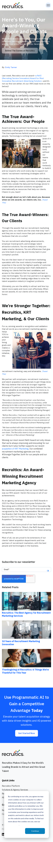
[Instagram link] (3, 834)
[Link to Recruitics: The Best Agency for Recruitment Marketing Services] (26, 601)
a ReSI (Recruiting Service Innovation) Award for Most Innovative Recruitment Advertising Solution (23, 78)
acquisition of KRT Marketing (15, 448)
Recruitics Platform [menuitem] (11, 786)
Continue (35, 831)
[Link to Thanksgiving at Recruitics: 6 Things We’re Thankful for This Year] (26, 658)
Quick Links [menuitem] (8, 780)
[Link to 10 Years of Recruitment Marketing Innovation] (26, 629)
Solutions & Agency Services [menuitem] (15, 789)
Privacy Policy (13, 825)
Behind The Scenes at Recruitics (20, 50)
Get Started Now (26, 733)
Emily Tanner (11, 67)
